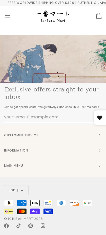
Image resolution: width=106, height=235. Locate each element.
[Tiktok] (18, 225)
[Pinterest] (30, 225)
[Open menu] (7, 16)
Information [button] (16, 150)
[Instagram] (43, 225)
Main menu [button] (13, 165)
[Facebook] (6, 225)
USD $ (13, 190)
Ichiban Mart (20, 219)
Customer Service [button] (21, 135)
